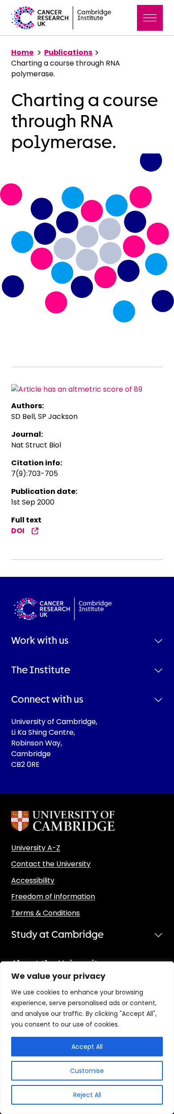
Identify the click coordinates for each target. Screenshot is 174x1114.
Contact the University (51, 864)
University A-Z (35, 848)
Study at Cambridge (57, 935)
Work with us (40, 641)
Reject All (87, 1094)
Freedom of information (53, 896)
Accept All (87, 1046)
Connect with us (47, 699)
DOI (18, 531)
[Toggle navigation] (150, 18)
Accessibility (32, 880)
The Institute (40, 670)
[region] (87, 1037)
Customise (87, 1070)
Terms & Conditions (45, 913)
